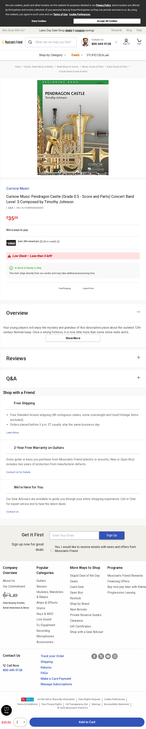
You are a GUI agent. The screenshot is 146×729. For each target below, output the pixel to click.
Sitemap (96, 704)
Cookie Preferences (79, 14)
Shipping (47, 662)
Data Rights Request (89, 699)
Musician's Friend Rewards (125, 575)
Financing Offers (118, 581)
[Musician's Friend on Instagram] (114, 656)
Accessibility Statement (116, 704)
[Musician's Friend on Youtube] (108, 656)
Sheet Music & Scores (67, 66)
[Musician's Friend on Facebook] (94, 656)
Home (18, 66)
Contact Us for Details (18, 472)
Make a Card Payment (56, 679)
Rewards (116, 30)
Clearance (76, 620)
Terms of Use (60, 14)
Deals (75, 55)
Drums (40, 608)
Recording (43, 631)
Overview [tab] (17, 313)
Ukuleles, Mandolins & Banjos (49, 594)
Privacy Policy (103, 5)
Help (139, 30)
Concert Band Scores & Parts (73, 71)
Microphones (45, 636)
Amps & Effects (47, 602)
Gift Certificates (80, 626)
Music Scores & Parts (92, 66)
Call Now (12, 668)
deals (68, 30)
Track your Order (52, 656)
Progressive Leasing (121, 592)
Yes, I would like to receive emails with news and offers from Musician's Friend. (95, 549)
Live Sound (43, 619)
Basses (41, 586)
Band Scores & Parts (117, 66)
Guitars (41, 581)
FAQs (44, 673)
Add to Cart (87, 722)
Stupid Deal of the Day (85, 575)
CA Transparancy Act (77, 704)
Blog (129, 30)
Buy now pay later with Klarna (125, 587)
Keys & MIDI (44, 614)
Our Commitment (14, 586)
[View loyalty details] (58, 242)
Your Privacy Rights (51, 704)
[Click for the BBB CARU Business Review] (27, 699)
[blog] (17, 595)
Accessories (44, 642)
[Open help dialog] (6, 710)
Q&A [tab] (11, 378)
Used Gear (77, 587)
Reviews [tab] (16, 358)
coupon (80, 30)
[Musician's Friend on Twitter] (101, 656)
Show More (73, 338)
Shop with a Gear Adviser (86, 632)
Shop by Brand (79, 604)
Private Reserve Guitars (86, 615)
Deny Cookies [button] (39, 21)
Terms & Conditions (27, 704)
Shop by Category (51, 55)
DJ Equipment (45, 625)
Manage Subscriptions (56, 684)
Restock (75, 598)
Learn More (12, 432)
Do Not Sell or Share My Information (56, 699)
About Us (9, 581)
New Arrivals (78, 609)
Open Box (76, 592)
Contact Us (12, 511)
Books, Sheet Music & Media (39, 66)
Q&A (10, 207)
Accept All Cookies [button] (107, 21)
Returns (46, 667)
